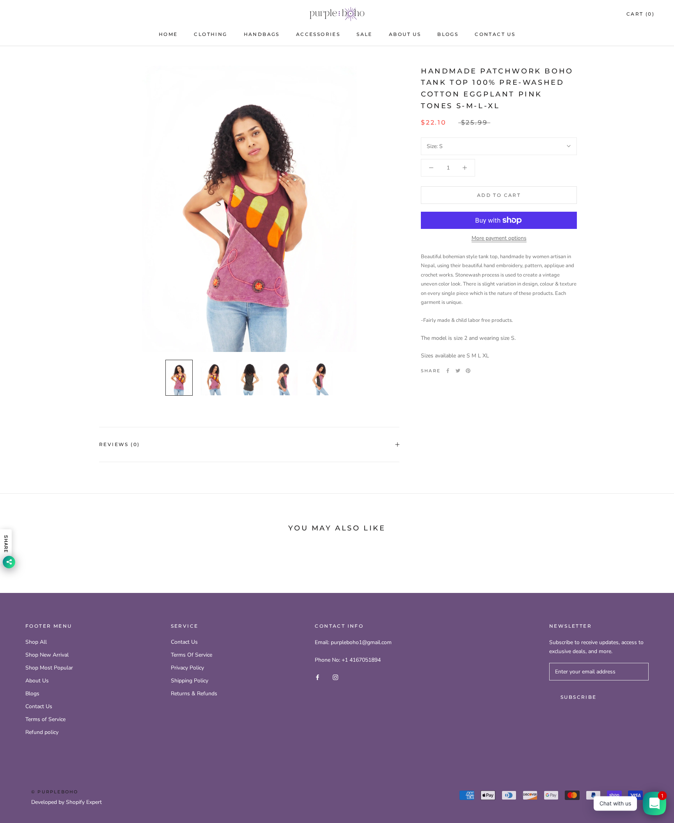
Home (168, 34)
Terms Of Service (191, 655)
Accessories (318, 34)
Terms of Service (45, 719)
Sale (364, 34)
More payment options (499, 238)
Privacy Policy (187, 667)
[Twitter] (458, 370)
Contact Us (495, 34)
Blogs (447, 34)
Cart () (640, 14)
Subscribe (578, 697)
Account (569, 14)
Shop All (36, 642)
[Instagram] (335, 676)
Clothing (210, 34)
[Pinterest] (468, 370)
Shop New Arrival (47, 655)
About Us (405, 34)
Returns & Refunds (194, 693)
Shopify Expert (84, 802)
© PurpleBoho (54, 791)
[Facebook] (447, 370)
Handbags (262, 34)
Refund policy (42, 732)
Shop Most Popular (49, 667)
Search (603, 14)
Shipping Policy (189, 680)
